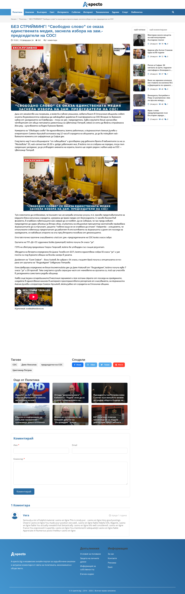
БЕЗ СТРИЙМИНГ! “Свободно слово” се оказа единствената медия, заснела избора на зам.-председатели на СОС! (71, 19)
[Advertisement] (40, 330)
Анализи (29, 12)
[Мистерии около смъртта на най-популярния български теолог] (139, 40)
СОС (15, 364)
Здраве (115, 12)
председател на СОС (51, 364)
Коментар (19, 459)
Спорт (125, 12)
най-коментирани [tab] (158, 29)
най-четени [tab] (139, 29)
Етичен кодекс (87, 574)
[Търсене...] (173, 12)
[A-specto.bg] (92, 4)
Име (16, 445)
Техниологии (102, 12)
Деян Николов (29, 364)
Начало (13, 19)
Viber (92, 365)
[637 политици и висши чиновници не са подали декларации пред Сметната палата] (109, 415)
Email (74, 445)
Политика (17, 12)
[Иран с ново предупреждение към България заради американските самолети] (139, 115)
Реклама (112, 562)
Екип (110, 567)
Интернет (88, 12)
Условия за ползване (90, 554)
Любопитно (136, 12)
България (42, 12)
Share (78, 365)
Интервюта (63, 12)
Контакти (112, 558)
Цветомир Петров (22, 370)
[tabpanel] (153, 79)
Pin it (120, 365)
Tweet (106, 365)
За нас (111, 554)
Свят (52, 12)
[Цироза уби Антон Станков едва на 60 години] (139, 54)
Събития (76, 12)
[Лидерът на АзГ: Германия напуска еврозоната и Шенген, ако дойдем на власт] (31, 393)
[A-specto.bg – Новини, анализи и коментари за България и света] (18, 556)
